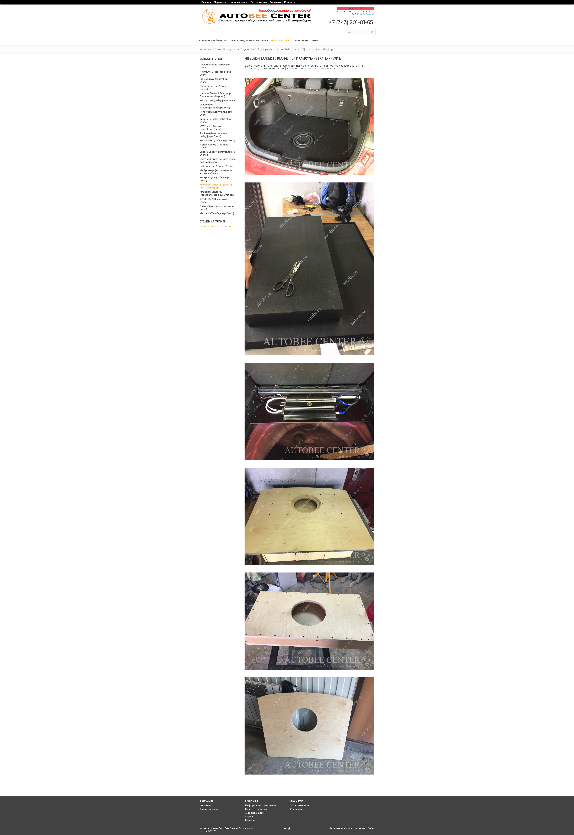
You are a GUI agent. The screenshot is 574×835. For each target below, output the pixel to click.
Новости (250, 820)
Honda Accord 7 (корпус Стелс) (214, 146)
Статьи (249, 816)
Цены (315, 40)
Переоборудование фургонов (248, 40)
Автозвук (205, 805)
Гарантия (275, 2)
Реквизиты (296, 809)
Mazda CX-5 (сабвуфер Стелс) (217, 100)
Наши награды (238, 2)
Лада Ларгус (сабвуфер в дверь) (215, 87)
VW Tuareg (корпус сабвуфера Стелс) (211, 128)
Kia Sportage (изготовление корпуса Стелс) (216, 172)
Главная (206, 2)
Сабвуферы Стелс (265, 49)
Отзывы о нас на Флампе (215, 226)
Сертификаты (259, 2)
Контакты (289, 2)
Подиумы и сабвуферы (237, 49)
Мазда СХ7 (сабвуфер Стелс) (217, 213)
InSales (370, 828)
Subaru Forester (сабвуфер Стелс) (216, 120)
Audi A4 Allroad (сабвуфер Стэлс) (215, 66)
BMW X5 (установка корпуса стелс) (217, 208)
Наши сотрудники (256, 809)
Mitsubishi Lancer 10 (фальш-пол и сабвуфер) (216, 186)
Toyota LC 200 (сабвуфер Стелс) (214, 200)
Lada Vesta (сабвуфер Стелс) (216, 166)
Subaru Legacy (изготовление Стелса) (217, 153)
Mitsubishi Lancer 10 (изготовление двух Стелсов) (217, 193)
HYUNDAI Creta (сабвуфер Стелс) (215, 73)
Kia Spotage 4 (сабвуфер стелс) (214, 179)
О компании (300, 40)
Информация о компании (260, 805)
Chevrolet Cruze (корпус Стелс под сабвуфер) (218, 160)
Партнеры (220, 2)
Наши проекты (209, 809)
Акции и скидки (254, 812)
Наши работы (279, 40)
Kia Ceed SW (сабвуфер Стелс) (214, 80)
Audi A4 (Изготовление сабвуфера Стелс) (213, 135)
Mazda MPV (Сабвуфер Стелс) (217, 140)
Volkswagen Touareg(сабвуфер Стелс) (215, 106)
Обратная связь (299, 805)
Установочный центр (212, 40)
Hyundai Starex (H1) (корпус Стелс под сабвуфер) (216, 95)
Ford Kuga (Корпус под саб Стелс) (216, 113)
